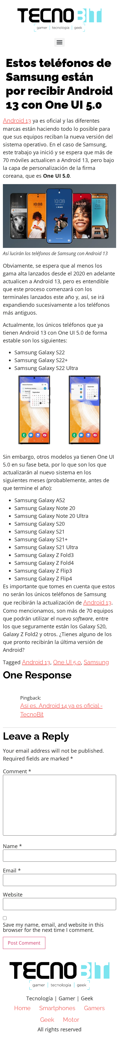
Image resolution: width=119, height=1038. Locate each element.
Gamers (94, 1008)
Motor (71, 1019)
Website (13, 894)
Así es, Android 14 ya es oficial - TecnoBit (61, 710)
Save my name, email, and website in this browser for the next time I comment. (53, 927)
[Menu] (59, 42)
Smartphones (57, 1008)
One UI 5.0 (67, 662)
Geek (47, 1019)
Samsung (96, 662)
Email (12, 870)
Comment (17, 771)
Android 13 (17, 120)
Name (12, 846)
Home (22, 1008)
